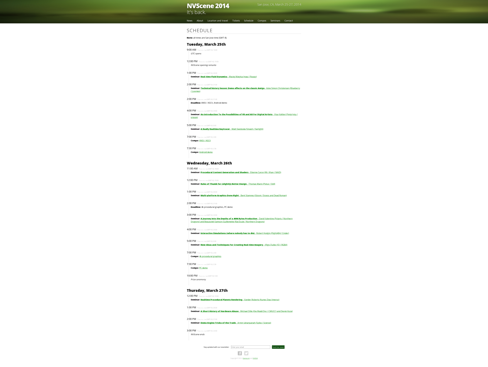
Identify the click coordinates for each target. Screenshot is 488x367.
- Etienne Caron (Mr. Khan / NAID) (241, 172)
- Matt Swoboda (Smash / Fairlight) (232, 129)
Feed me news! (278, 347)
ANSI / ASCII (205, 140)
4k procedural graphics (210, 256)
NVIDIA (255, 358)
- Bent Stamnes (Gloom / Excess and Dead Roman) (244, 195)
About (200, 20)
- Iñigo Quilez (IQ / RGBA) (244, 244)
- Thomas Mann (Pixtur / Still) (238, 183)
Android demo (206, 152)
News (189, 20)
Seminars (275, 20)
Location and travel (218, 20)
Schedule (248, 20)
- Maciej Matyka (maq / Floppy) (229, 76)
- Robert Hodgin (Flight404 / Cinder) (245, 233)
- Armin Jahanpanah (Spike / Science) (236, 322)
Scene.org (246, 358)
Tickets (236, 20)
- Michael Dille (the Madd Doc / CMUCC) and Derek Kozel (247, 311)
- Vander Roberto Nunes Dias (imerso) (240, 299)
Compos (262, 20)
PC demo (203, 267)
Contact (289, 20)
